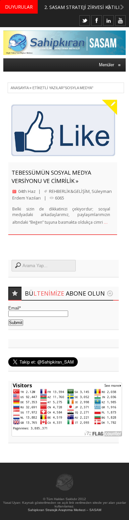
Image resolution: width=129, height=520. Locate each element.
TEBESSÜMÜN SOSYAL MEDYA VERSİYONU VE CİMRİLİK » (51, 177)
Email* (14, 308)
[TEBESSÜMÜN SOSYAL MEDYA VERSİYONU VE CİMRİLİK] (62, 131)
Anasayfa (19, 88)
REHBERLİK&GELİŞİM (69, 191)
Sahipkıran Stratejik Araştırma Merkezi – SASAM (64, 510)
